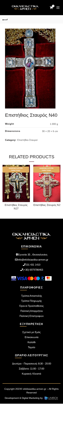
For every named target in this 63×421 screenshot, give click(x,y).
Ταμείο (31, 347)
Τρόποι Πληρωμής (31, 300)
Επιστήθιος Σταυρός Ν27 (16, 207)
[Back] (5, 19)
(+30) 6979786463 (33, 269)
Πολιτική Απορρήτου (31, 310)
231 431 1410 (33, 264)
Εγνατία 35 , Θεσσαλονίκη (32, 254)
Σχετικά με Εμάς (31, 332)
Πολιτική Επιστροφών (31, 316)
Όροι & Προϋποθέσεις (31, 305)
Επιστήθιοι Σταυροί (27, 140)
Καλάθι (31, 342)
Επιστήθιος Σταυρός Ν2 (46, 205)
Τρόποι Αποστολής (31, 295)
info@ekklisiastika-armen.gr (33, 259)
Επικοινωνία (31, 337)
